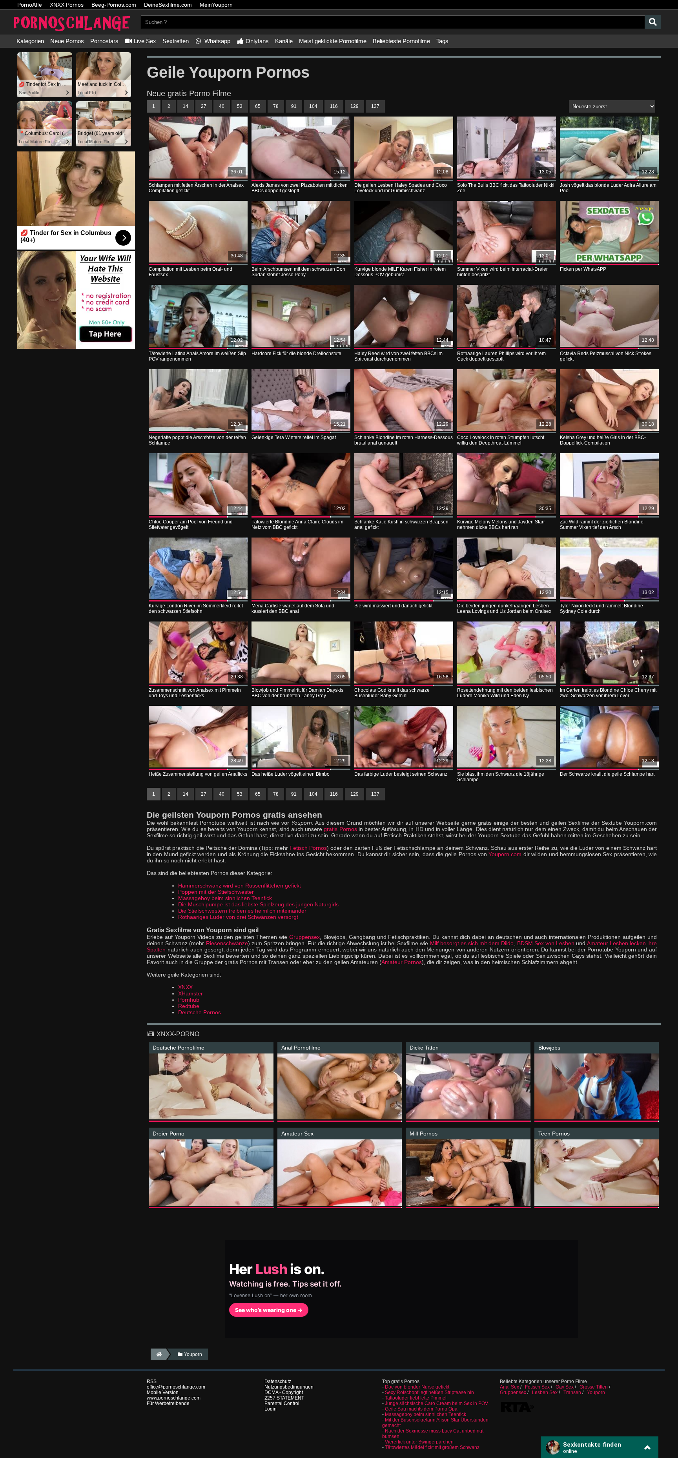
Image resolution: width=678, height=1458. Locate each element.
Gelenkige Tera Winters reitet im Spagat (294, 437)
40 (221, 106)
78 (276, 106)
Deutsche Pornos (199, 1012)
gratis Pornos (340, 829)
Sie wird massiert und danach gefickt (393, 606)
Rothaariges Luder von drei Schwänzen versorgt (238, 917)
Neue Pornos (67, 41)
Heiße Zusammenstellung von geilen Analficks (198, 774)
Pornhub (188, 1000)
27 (203, 106)
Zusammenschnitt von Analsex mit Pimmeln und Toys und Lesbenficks (195, 692)
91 (294, 106)
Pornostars (104, 41)
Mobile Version (163, 1392)
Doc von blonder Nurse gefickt (417, 1387)
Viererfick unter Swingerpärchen (419, 1442)
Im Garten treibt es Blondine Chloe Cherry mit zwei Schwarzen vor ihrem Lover (608, 692)
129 (354, 106)
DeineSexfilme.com (168, 5)
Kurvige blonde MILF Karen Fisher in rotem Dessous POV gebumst (400, 271)
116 (334, 106)
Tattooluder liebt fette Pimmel (416, 1398)
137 (375, 106)
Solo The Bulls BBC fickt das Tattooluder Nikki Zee (505, 187)
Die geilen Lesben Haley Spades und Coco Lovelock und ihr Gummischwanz (400, 187)
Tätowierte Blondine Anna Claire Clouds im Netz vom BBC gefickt (297, 524)
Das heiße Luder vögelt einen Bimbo (291, 774)
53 (239, 106)
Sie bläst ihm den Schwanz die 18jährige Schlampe (500, 776)
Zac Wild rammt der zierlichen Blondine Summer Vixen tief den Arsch (601, 524)
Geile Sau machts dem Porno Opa (421, 1409)
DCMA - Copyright (283, 1392)
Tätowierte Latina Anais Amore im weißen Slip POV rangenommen (197, 356)
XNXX (185, 987)
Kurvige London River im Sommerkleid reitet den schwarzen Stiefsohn (196, 608)
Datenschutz (277, 1381)
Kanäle (284, 41)
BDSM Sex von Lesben (546, 943)
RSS (152, 1381)
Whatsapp (216, 41)
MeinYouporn (216, 5)
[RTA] (517, 1411)
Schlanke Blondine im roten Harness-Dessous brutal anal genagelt (403, 440)
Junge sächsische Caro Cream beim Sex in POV (436, 1403)
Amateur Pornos (401, 962)
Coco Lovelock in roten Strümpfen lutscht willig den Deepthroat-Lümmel (500, 440)
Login (270, 1409)
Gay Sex (565, 1387)
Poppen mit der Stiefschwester (216, 892)
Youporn (596, 1392)
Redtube (188, 1006)
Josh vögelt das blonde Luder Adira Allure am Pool (608, 187)
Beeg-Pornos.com (113, 5)
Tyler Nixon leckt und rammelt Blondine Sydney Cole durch (601, 608)
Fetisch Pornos (308, 848)
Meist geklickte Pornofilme (332, 41)
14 (185, 106)
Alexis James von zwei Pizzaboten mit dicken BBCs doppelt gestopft (300, 187)
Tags (442, 41)
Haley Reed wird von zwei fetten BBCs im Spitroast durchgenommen (398, 356)
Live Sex (144, 41)
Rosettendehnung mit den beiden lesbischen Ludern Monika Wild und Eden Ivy (505, 692)
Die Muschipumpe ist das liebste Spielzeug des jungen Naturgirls (258, 904)
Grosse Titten (594, 1387)
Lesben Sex (545, 1392)
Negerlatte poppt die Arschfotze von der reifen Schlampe (197, 440)
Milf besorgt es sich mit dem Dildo (472, 943)
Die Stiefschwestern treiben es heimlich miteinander (242, 911)
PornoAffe (29, 5)
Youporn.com (504, 854)
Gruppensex (304, 937)
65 (258, 106)
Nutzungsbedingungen (288, 1387)
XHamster (190, 993)
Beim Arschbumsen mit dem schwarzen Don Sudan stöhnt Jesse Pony (298, 271)
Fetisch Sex (537, 1387)
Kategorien (30, 41)
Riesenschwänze (227, 943)
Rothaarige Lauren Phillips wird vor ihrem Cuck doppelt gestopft (501, 356)
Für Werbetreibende (168, 1403)
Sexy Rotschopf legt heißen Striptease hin (429, 1392)
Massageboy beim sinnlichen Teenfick (225, 898)
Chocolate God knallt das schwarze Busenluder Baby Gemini (392, 692)
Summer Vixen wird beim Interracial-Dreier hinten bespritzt (502, 271)
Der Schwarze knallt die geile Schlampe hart (607, 774)
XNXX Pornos (67, 5)
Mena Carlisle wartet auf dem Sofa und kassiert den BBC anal (293, 608)
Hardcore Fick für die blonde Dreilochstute (296, 353)
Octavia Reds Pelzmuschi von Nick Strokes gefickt (605, 356)
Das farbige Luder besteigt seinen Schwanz (400, 774)
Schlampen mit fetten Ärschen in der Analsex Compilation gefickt (196, 187)
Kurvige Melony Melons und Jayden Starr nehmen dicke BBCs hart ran (501, 524)
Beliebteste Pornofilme (401, 41)
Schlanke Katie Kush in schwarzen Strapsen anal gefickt (401, 524)
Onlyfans (256, 41)
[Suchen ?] (653, 22)
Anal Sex (509, 1387)
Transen (572, 1392)
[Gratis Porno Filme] (72, 32)
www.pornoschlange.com (173, 1398)
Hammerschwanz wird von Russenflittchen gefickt (239, 885)
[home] (158, 1354)
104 (313, 106)
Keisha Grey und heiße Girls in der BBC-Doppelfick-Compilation (603, 440)
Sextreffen (175, 41)
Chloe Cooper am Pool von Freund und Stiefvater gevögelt (191, 524)
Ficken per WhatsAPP (583, 269)
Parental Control (281, 1403)
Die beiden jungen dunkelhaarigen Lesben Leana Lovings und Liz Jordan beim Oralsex (504, 608)
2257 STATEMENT (284, 1398)
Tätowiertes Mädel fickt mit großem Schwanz (432, 1447)
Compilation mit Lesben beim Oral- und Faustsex (190, 271)
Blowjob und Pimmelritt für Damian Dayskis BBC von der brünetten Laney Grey (297, 692)
